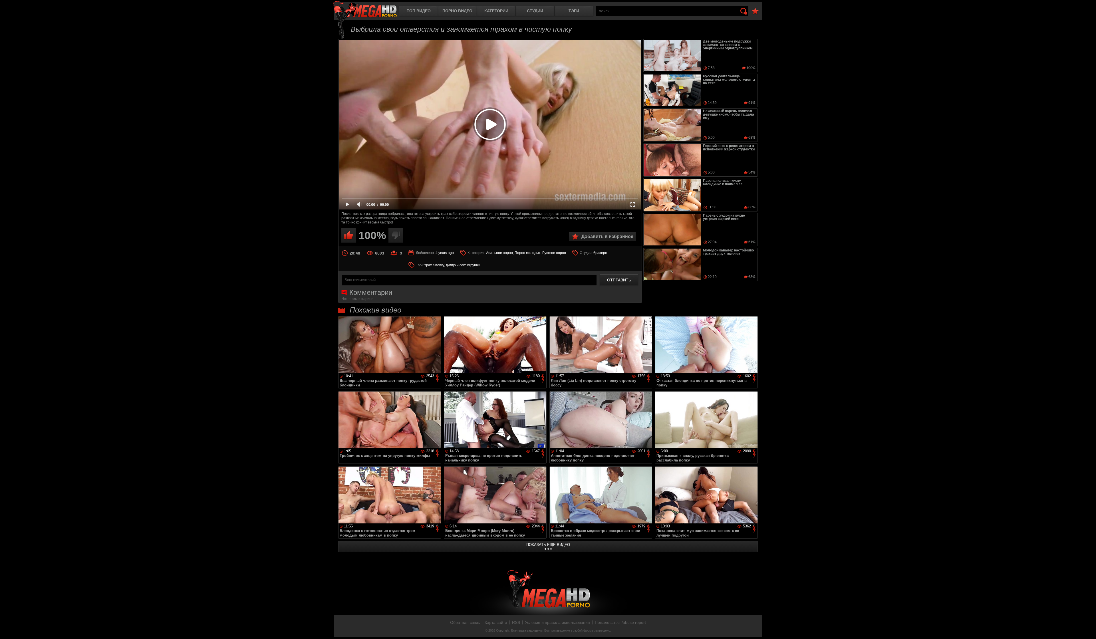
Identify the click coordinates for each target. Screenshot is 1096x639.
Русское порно (554, 253)
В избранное (755, 11)
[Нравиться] (348, 235)
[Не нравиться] (395, 235)
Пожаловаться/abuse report (620, 622)
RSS (516, 622)
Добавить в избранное (607, 236)
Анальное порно (499, 253)
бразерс (600, 253)
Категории (496, 11)
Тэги (574, 11)
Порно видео (457, 11)
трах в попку (434, 265)
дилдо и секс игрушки (463, 265)
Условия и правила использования (557, 622)
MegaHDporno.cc (365, 10)
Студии (535, 11)
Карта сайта (496, 622)
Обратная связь (465, 622)
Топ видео (419, 11)
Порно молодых (528, 253)
